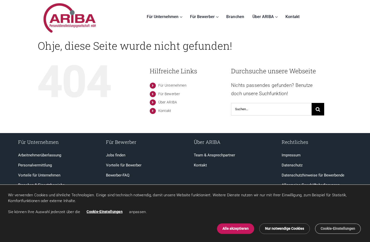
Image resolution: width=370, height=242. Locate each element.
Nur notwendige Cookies (284, 228)
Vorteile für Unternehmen (39, 175)
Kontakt (292, 16)
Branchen (235, 16)
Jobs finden (115, 155)
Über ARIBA (263, 16)
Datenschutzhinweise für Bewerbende (313, 175)
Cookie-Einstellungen (105, 212)
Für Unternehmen (162, 16)
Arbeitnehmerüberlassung (39, 155)
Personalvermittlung (35, 165)
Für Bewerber (202, 16)
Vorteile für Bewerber (123, 165)
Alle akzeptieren (236, 228)
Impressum (291, 155)
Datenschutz (292, 165)
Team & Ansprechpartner (214, 155)
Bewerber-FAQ (117, 175)
